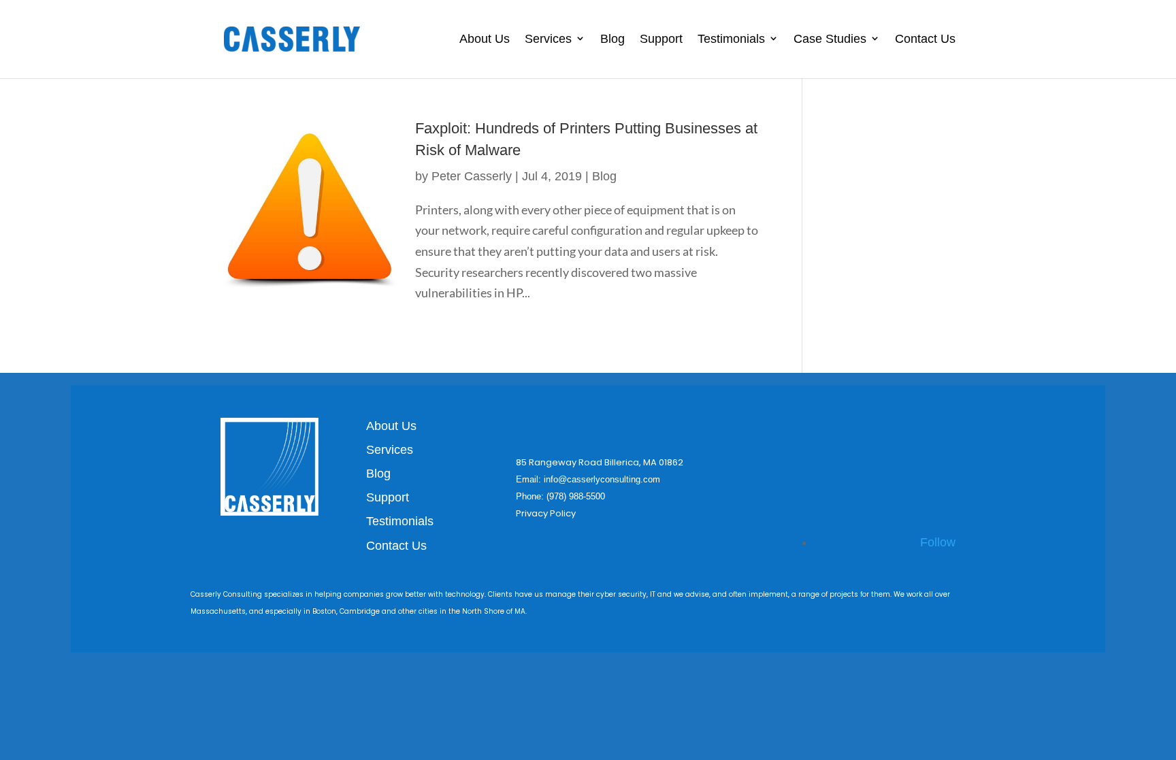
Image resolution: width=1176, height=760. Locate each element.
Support (661, 39)
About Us (484, 39)
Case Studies (830, 39)
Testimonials (731, 39)
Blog (612, 39)
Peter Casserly (471, 176)
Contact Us (925, 39)
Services (548, 39)
